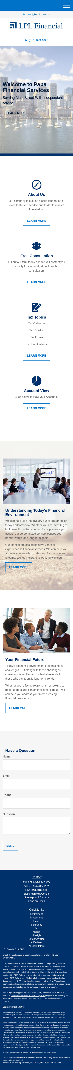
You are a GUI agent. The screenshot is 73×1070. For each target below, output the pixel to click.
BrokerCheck (8, 957)
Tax (37, 928)
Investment (36, 917)
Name (6, 756)
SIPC (49, 1012)
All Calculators (36, 946)
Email (6, 776)
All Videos (36, 942)
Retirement (36, 914)
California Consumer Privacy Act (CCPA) (28, 995)
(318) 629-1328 (38, 40)
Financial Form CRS (15, 949)
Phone (7, 795)
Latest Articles (36, 939)
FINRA (42, 1012)
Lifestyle (36, 935)
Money (36, 931)
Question (9, 814)
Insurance (36, 924)
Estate (36, 921)
